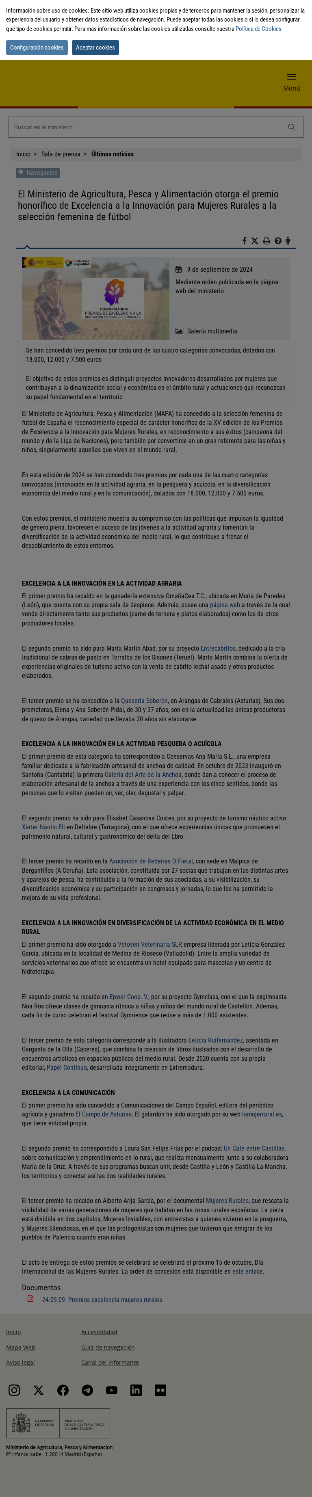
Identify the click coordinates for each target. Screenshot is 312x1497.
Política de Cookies (259, 28)
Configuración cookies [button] (37, 47)
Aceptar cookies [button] (95, 47)
